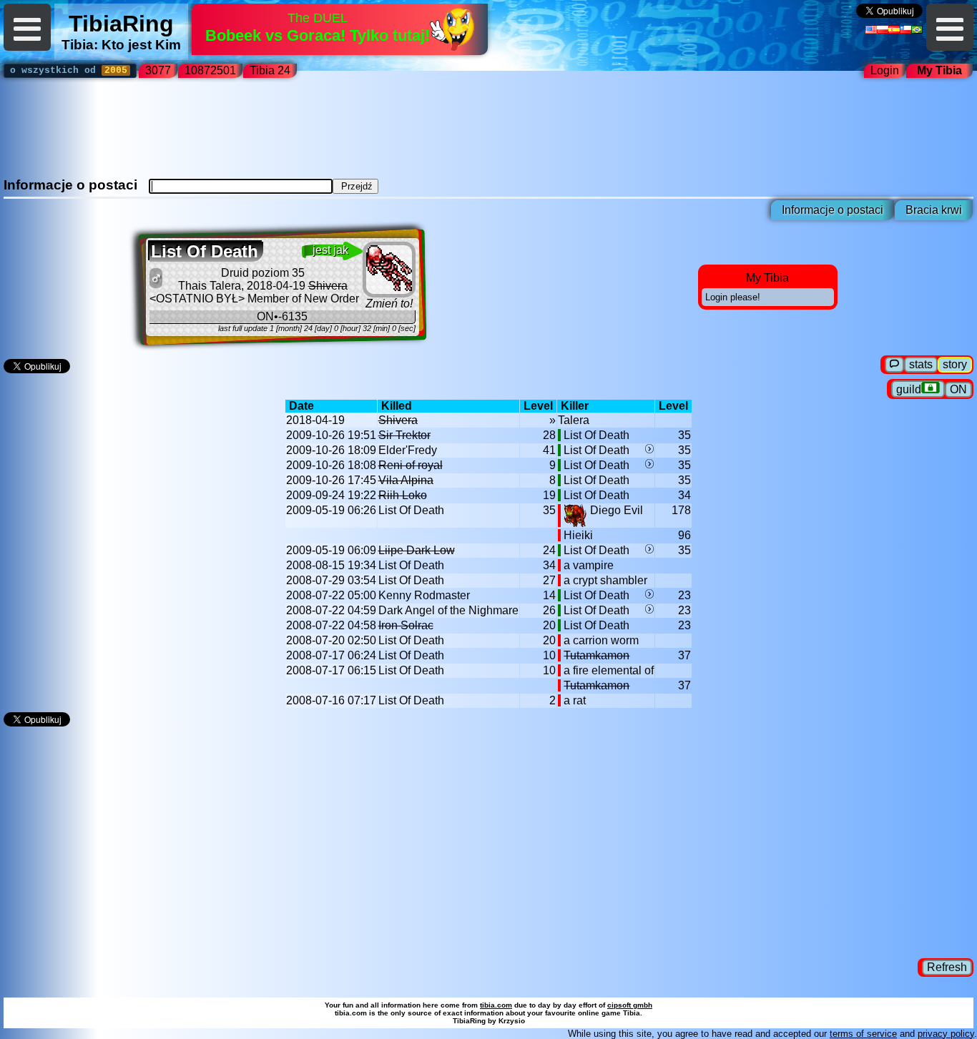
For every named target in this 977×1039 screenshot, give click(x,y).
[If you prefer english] (871, 30)
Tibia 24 (273, 70)
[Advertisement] (488, 133)
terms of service (863, 1033)
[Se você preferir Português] (917, 30)
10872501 (210, 70)
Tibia (78, 44)
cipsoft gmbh (629, 1005)
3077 (158, 70)
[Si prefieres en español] (894, 30)
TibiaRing (121, 23)
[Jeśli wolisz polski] (882, 30)
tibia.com (496, 1005)
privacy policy (946, 1033)
